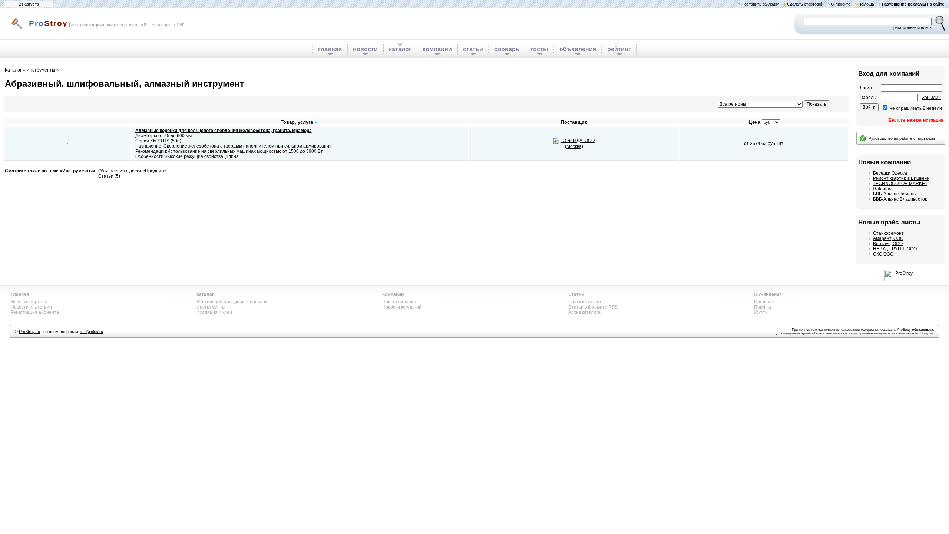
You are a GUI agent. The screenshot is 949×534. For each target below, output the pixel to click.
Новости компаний (401, 307)
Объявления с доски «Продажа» (132, 171)
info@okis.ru (91, 331)
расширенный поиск (912, 27)
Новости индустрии (31, 307)
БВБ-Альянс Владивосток (900, 199)
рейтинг (619, 49)
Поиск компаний (399, 301)
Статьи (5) (109, 176)
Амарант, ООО (888, 238)
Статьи (576, 294)
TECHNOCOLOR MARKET (900, 183)
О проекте (840, 4)
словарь (506, 49)
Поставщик (574, 122)
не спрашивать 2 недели (916, 108)
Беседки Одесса (890, 173)
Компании (393, 294)
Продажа (763, 301)
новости (365, 49)
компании (437, 49)
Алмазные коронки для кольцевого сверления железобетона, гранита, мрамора (223, 130)
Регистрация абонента (35, 312)
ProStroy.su (29, 331)
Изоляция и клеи (214, 312)
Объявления (768, 294)
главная (330, 49)
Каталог (13, 70)
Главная (20, 294)
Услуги (761, 312)
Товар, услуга (297, 122)
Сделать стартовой (805, 4)
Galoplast (882, 188)
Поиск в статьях (585, 301)
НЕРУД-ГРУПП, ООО (895, 248)
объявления (577, 49)
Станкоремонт (888, 233)
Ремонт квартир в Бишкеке (901, 178)
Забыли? (931, 97)
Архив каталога (584, 312)
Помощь (866, 4)
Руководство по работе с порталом (902, 138)
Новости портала (29, 301)
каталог (400, 49)
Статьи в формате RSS (593, 307)
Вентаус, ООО (888, 243)
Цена (754, 122)
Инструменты (40, 70)
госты (539, 49)
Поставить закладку (760, 4)
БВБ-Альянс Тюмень (894, 194)
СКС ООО (883, 254)
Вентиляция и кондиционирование (233, 301)
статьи (473, 49)
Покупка (762, 307)
